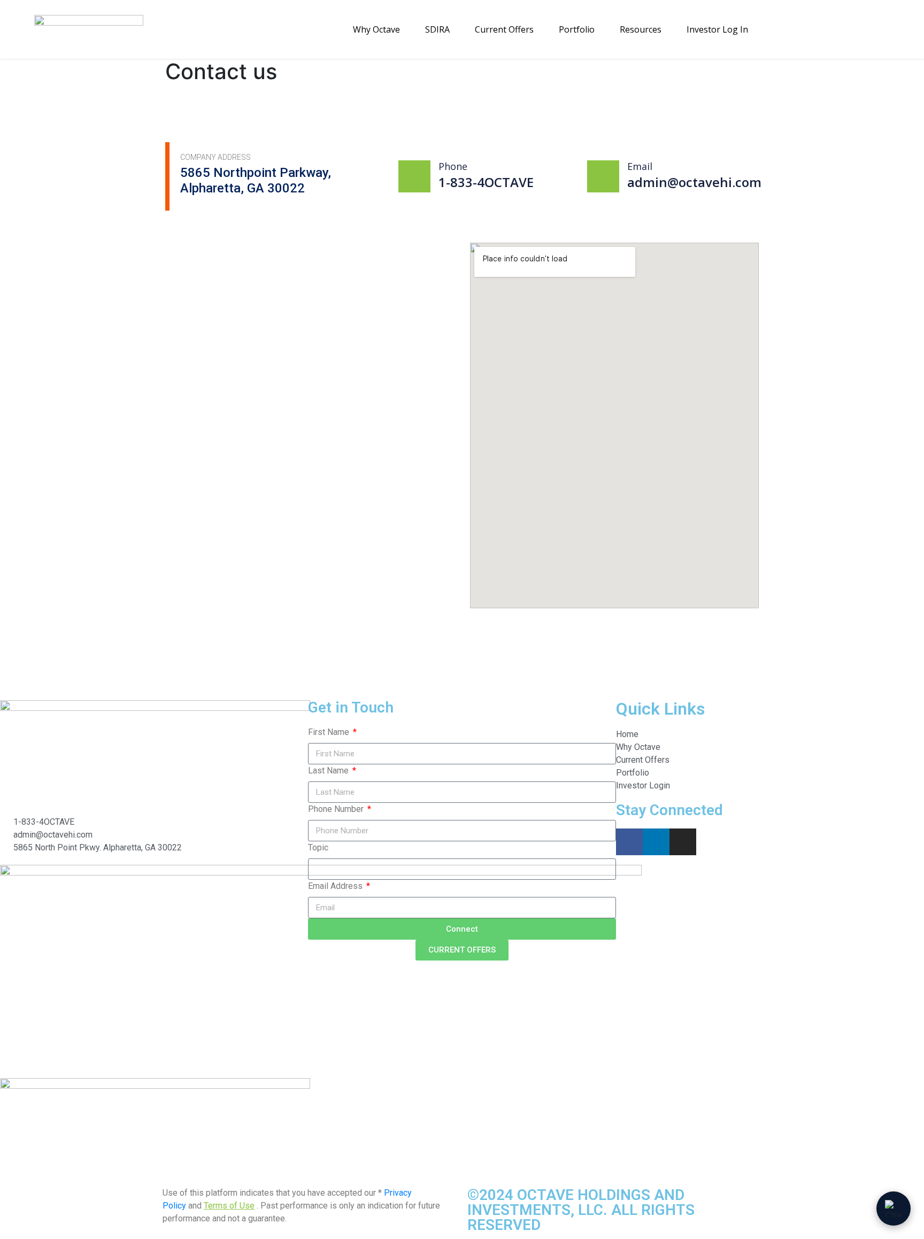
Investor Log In (717, 29)
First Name (329, 732)
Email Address (336, 886)
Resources (640, 29)
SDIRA (437, 29)
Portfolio (577, 29)
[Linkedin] (656, 841)
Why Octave (376, 29)
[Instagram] (682, 841)
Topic (318, 847)
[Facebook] (629, 841)
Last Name (329, 770)
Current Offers (504, 29)
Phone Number (337, 809)
